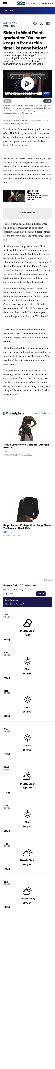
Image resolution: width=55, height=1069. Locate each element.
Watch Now (47, 3)
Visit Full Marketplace (42, 413)
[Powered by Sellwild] (47, 580)
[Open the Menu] (4, 3)
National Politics (10, 24)
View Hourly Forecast (14, 604)
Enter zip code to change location (17, 589)
